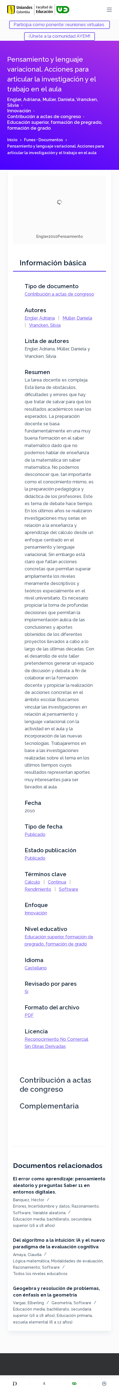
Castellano (36, 968)
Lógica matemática (31, 1261)
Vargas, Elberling (28, 1303)
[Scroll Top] (104, 1383)
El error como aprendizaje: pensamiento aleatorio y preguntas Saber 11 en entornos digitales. (59, 1185)
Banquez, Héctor (28, 1200)
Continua (57, 882)
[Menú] (109, 9)
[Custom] (15, 1383)
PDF (29, 1015)
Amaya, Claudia (27, 1254)
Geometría (61, 1303)
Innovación (19, 110)
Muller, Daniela (58, 99)
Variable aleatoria (49, 1213)
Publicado (35, 834)
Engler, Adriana (23, 99)
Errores (19, 1206)
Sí (26, 991)
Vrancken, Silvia (45, 325)
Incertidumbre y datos (49, 1206)
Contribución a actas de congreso (44, 116)
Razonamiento (85, 1206)
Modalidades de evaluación (77, 1261)
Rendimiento (38, 889)
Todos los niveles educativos (40, 1273)
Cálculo (32, 882)
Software (68, 889)
